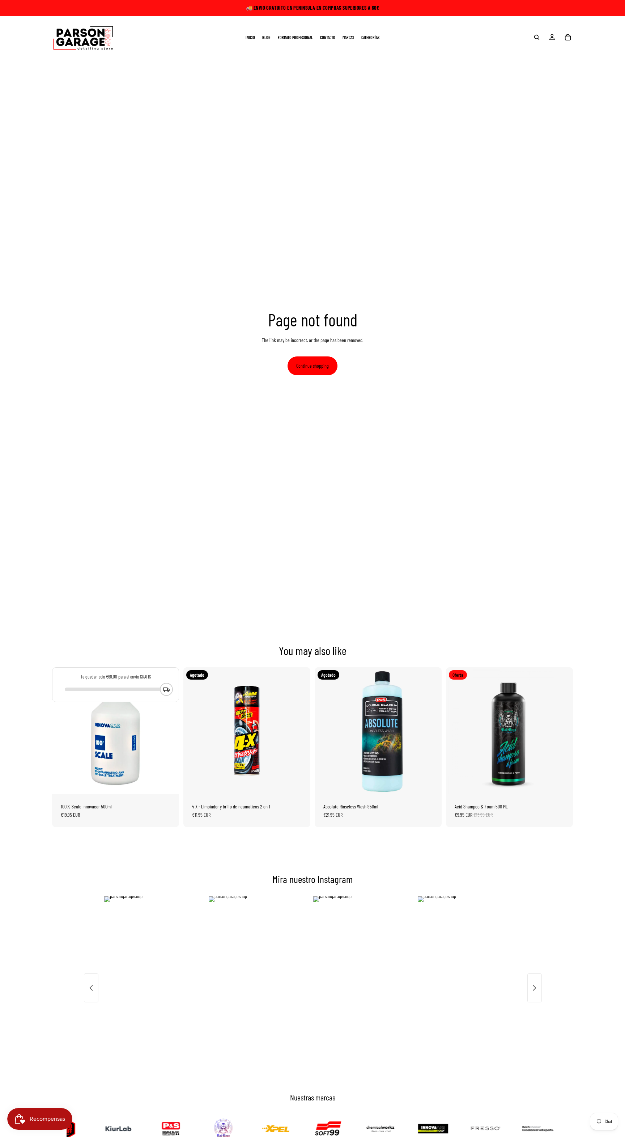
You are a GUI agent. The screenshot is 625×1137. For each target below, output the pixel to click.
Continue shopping (312, 366)
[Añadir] (167, 783)
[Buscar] (537, 37)
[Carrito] (568, 37)
